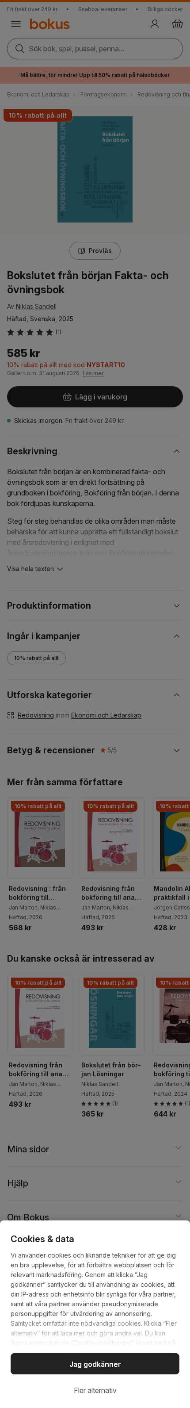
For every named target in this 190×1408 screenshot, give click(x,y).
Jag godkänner (95, 1364)
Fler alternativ (95, 1390)
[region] (95, 1314)
